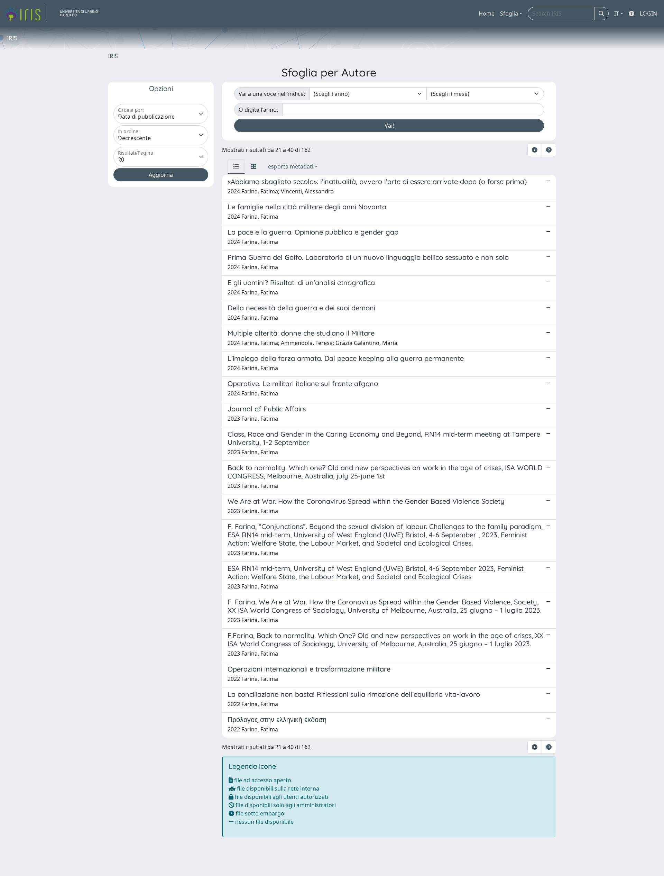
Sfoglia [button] (509, 13)
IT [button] (616, 13)
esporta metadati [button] (290, 166)
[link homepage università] (81, 13)
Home (487, 13)
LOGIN (648, 13)
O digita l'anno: (258, 109)
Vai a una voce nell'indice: (272, 94)
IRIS (113, 56)
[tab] (236, 166)
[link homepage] (25, 13)
